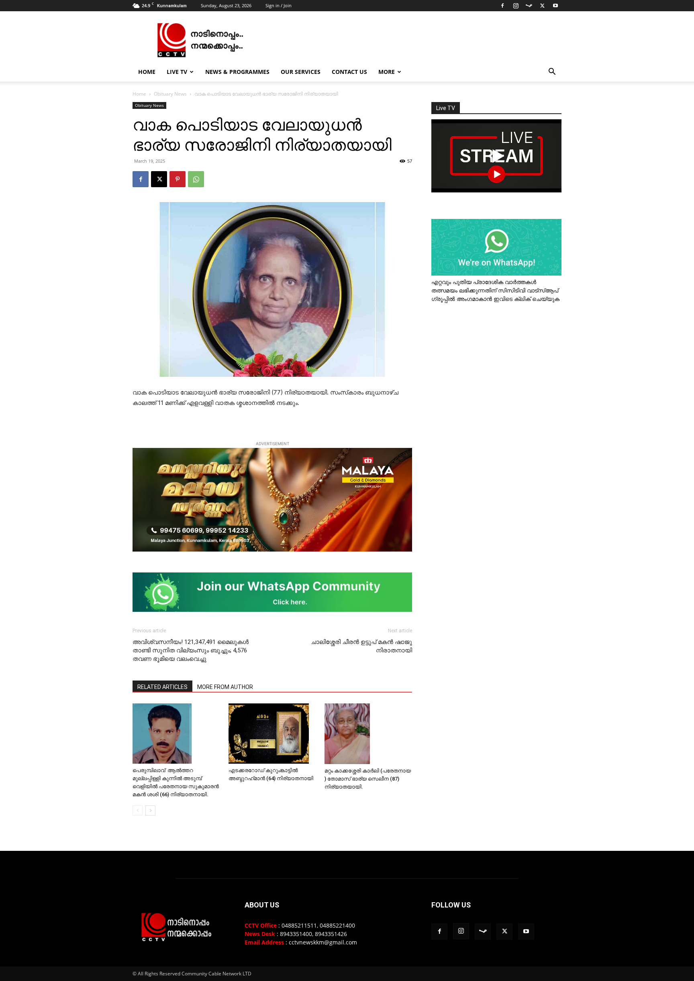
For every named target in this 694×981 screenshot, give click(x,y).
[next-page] (150, 810)
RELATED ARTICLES (162, 687)
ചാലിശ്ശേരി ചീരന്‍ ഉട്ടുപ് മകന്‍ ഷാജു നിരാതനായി (361, 646)
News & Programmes (237, 72)
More (386, 72)
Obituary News (170, 93)
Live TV (177, 72)
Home (146, 72)
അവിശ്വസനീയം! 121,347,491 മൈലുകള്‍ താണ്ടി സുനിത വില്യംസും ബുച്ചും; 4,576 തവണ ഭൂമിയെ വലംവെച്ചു (191, 650)
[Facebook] (502, 5)
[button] (551, 72)
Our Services (300, 72)
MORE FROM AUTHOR (225, 687)
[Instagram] (516, 5)
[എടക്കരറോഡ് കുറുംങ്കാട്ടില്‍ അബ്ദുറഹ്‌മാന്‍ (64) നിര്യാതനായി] (272, 733)
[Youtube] (555, 5)
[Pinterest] (177, 179)
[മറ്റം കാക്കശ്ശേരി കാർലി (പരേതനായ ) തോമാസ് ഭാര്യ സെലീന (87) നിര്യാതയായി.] (368, 733)
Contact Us (349, 72)
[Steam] (529, 5)
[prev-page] (138, 810)
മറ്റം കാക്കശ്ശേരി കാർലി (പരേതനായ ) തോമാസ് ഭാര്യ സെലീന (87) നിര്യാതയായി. (368, 779)
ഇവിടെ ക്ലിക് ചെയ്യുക (526, 298)
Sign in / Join (278, 5)
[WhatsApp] (196, 179)
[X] (542, 5)
